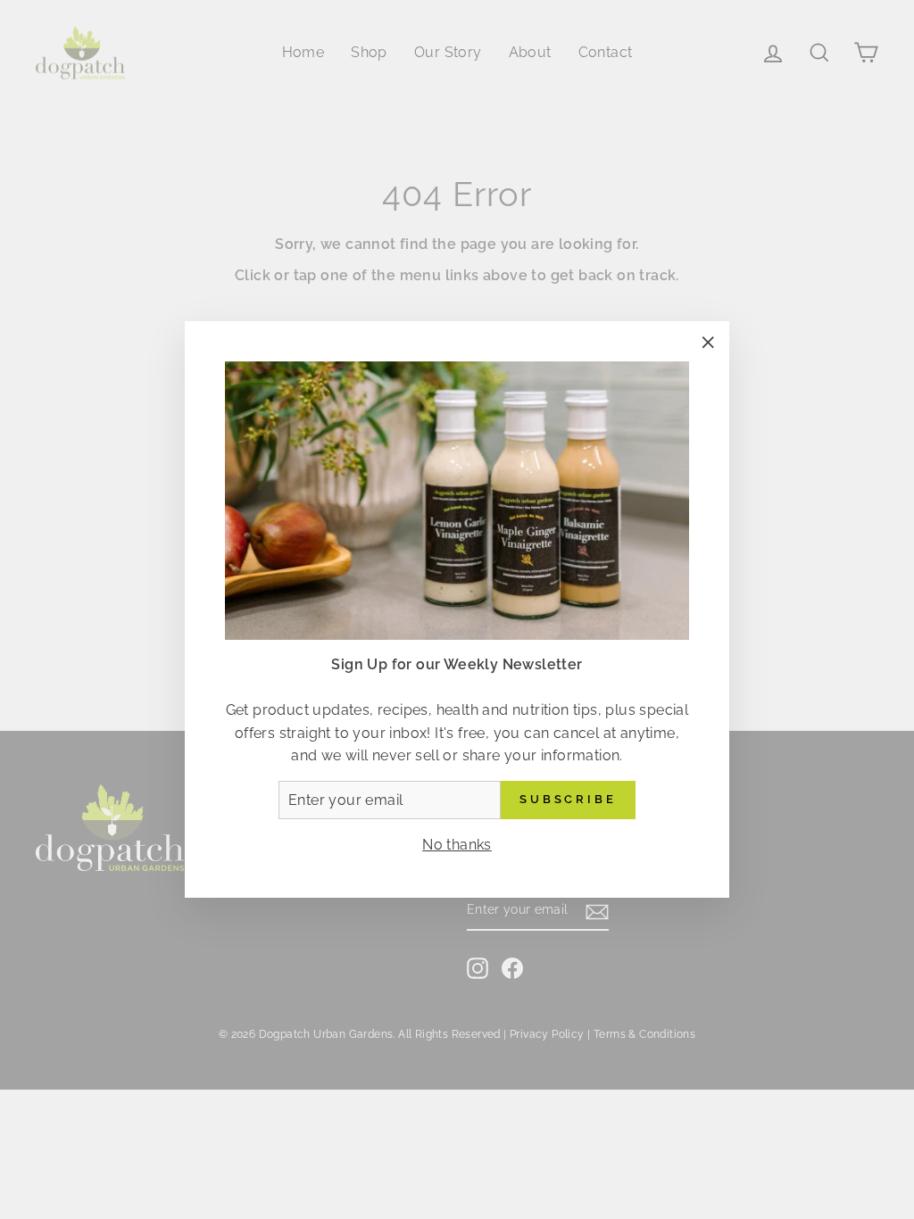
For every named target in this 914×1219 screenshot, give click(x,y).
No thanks (457, 844)
